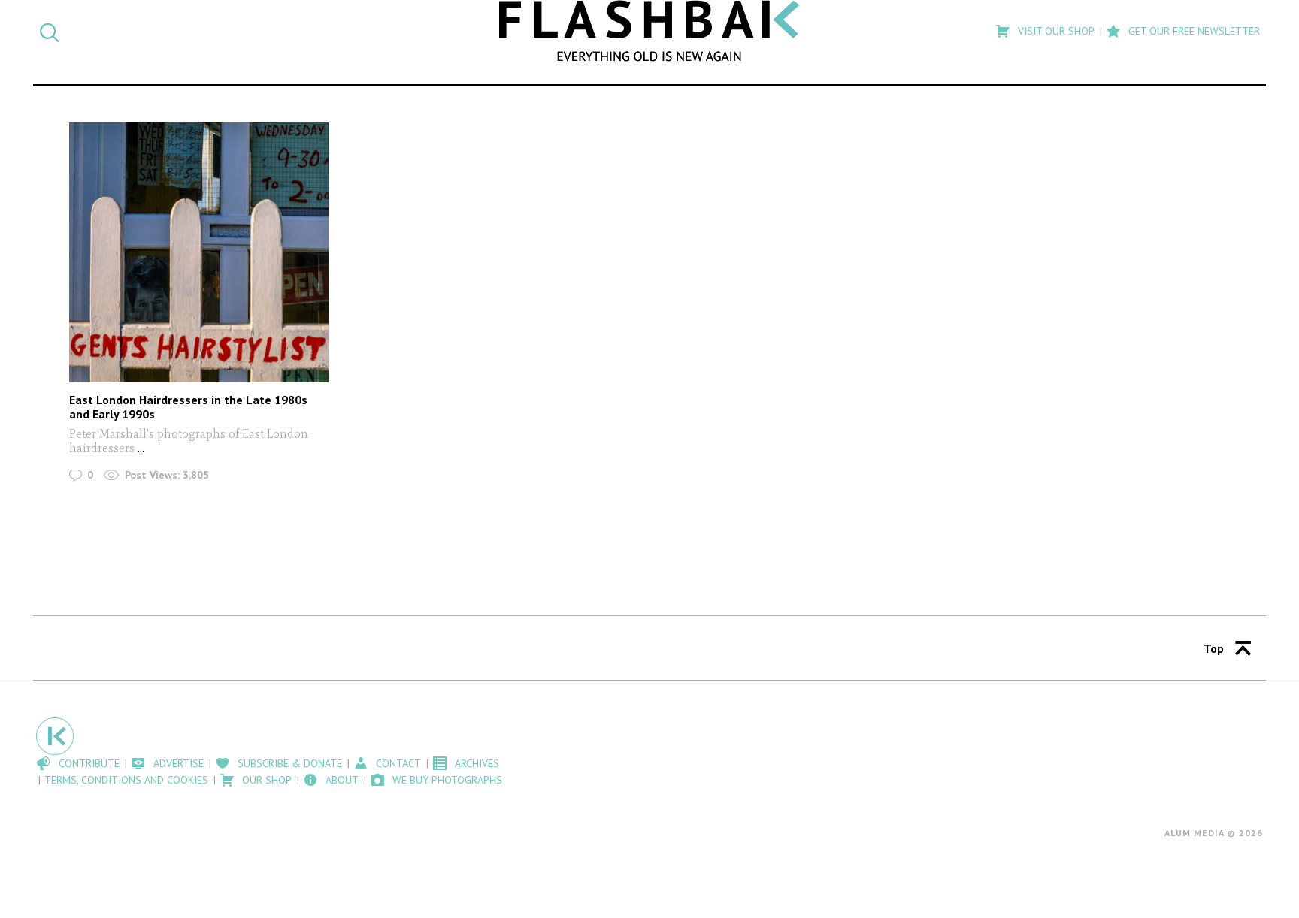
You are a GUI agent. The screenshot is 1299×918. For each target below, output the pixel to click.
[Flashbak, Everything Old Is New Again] (649, 31)
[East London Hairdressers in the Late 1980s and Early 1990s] (199, 252)
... (141, 448)
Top (1214, 648)
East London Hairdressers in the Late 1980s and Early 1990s (188, 406)
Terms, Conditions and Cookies (126, 780)
